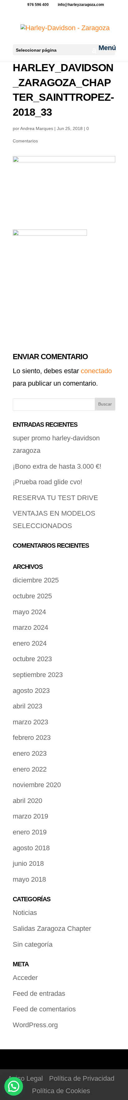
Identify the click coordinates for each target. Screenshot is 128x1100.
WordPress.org (35, 1025)
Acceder (25, 978)
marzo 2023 (30, 722)
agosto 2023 (31, 690)
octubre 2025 (32, 596)
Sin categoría (33, 944)
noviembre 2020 (37, 785)
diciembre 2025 (36, 580)
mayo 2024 (29, 612)
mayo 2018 (29, 879)
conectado (96, 371)
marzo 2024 (30, 627)
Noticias (25, 913)
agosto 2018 (31, 848)
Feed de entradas (39, 993)
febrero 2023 (32, 737)
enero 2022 (30, 769)
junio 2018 (28, 863)
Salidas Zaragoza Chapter (52, 928)
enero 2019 (30, 832)
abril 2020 (27, 801)
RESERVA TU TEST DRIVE (55, 498)
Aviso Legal (25, 1078)
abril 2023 (27, 706)
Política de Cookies (61, 1091)
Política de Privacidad (81, 1078)
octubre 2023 (32, 659)
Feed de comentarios (44, 1009)
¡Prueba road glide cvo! (47, 482)
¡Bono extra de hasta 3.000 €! (57, 466)
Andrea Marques (36, 128)
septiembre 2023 (38, 675)
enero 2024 (30, 643)
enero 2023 (30, 753)
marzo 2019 (30, 816)
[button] (13, 1086)
